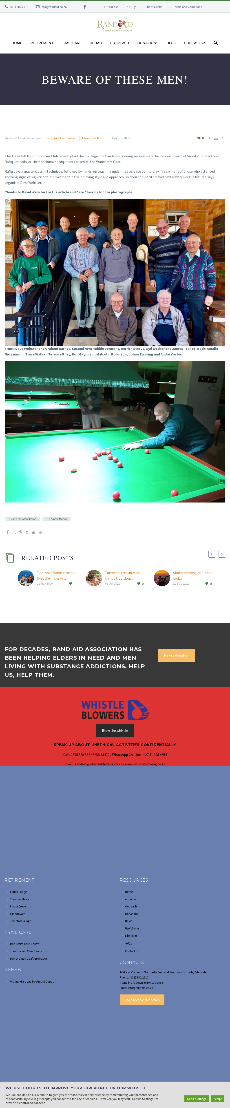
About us (113, 7)
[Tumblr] (27, 532)
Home (16, 43)
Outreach (119, 43)
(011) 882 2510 (18, 7)
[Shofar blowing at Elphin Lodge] (163, 578)
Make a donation (176, 655)
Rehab (96, 43)
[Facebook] (84, 7)
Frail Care (72, 43)
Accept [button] (218, 1099)
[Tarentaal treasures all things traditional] (95, 578)
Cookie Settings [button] (196, 1099)
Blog (171, 43)
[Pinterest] (20, 532)
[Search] (215, 43)
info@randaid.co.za (54, 7)
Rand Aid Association (61, 138)
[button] (211, 554)
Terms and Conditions (187, 7)
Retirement (41, 43)
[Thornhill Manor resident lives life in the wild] (27, 578)
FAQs (132, 7)
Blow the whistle (115, 730)
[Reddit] (40, 532)
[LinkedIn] (33, 532)
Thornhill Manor (94, 138)
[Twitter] (14, 532)
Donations (147, 43)
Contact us (195, 43)
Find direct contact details (142, 1000)
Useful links (154, 7)
